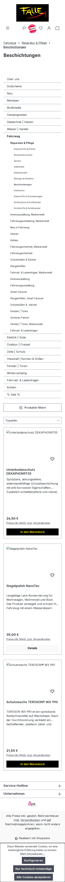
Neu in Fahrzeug (19, 227)
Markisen (13, 100)
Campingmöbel (17, 115)
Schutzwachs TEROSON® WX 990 (32, 702)
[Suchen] (24, 27)
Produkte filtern (35, 407)
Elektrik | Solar (16, 337)
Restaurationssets (23, 155)
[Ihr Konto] (49, 27)
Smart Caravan (18, 291)
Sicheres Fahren (19, 317)
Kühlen (14, 240)
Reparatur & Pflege (22, 142)
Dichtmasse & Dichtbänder (27, 202)
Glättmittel (19, 166)
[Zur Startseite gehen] (32, 13)
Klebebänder (20, 172)
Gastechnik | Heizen (20, 122)
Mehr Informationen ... (32, 853)
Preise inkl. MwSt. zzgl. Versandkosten (28, 522)
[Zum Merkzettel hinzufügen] (52, 458)
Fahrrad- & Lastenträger (24, 330)
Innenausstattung (20, 278)
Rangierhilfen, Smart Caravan (27, 298)
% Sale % (13, 394)
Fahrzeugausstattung (22, 285)
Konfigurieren (33, 860)
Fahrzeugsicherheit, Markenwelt (28, 246)
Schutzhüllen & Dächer (23, 259)
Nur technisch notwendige (33, 869)
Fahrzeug (13, 136)
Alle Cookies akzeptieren (33, 877)
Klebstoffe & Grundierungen (28, 196)
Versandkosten (30, 820)
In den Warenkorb (32, 532)
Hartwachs (19, 190)
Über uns (13, 79)
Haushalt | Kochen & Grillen (25, 359)
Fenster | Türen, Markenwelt (26, 324)
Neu (9, 93)
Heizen (14, 233)
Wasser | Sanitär (18, 129)
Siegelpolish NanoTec (23, 586)
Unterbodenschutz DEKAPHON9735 (20, 471)
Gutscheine (14, 86)
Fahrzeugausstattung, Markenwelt (29, 220)
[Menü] (7, 27)
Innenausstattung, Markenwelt (27, 214)
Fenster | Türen (19, 311)
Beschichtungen (23, 184)
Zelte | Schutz (16, 351)
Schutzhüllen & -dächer (23, 304)
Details (32, 648)
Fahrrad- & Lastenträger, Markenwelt (31, 272)
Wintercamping (17, 373)
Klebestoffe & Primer (24, 149)
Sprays (17, 161)
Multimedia (14, 107)
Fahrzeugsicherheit (21, 253)
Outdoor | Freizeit (18, 344)
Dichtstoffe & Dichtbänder (27, 208)
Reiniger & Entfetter (24, 178)
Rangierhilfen (17, 266)
